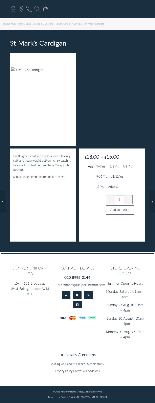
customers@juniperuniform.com (81, 285)
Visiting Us (57, 364)
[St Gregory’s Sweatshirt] (3, 201)
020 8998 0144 (77, 278)
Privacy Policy (63, 371)
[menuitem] (134, 9)
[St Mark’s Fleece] (152, 201)
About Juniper (76, 364)
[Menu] (132, 9)
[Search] (37, 9)
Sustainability (95, 364)
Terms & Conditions (87, 371)
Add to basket (120, 210)
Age (90, 166)
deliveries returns (78, 355)
